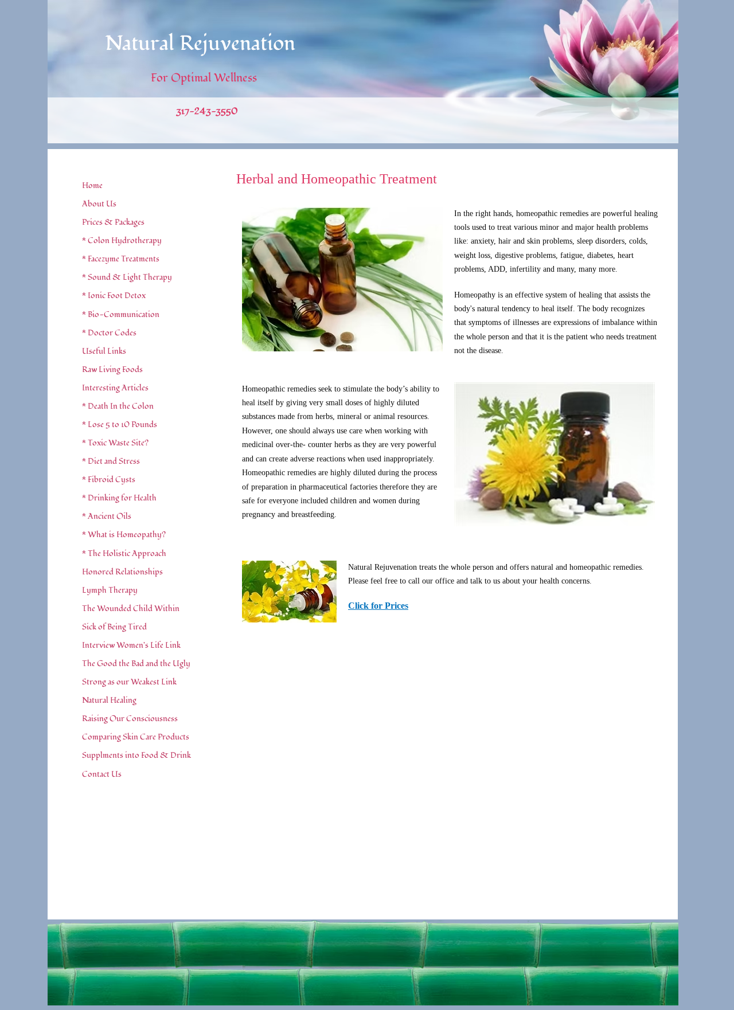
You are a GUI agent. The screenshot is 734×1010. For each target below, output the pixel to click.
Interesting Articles (115, 387)
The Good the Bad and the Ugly (136, 663)
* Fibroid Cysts (108, 479)
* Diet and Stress (111, 461)
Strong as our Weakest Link (129, 681)
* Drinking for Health (119, 497)
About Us (99, 203)
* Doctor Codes (109, 332)
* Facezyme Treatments (120, 258)
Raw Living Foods (112, 369)
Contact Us (102, 774)
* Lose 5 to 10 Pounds (119, 424)
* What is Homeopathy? (124, 534)
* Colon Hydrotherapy (122, 240)
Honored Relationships (122, 571)
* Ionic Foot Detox (114, 295)
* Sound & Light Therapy (127, 277)
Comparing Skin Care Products (135, 736)
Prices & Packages (113, 222)
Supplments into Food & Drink (136, 755)
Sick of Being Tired (114, 626)
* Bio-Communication (120, 314)
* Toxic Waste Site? (115, 442)
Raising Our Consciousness (130, 718)
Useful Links (104, 351)
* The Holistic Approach (124, 553)
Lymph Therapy (110, 590)
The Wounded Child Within (130, 608)
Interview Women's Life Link (131, 645)
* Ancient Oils (106, 516)
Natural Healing (109, 700)
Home (92, 185)
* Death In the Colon (118, 406)
